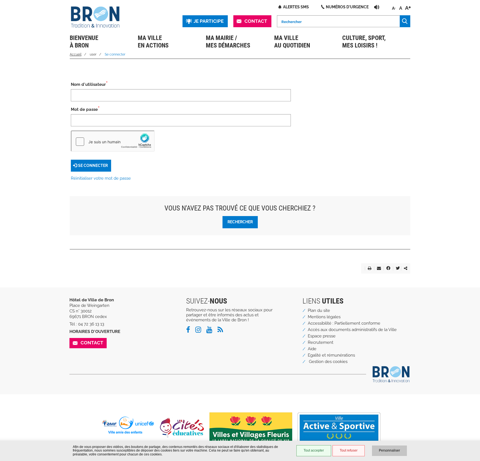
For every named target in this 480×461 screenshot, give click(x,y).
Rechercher (240, 221)
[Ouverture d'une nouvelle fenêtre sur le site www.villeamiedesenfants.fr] (130, 425)
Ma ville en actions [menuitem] (153, 41)
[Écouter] (377, 7)
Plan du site (319, 310)
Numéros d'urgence (347, 6)
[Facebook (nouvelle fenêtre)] (387, 268)
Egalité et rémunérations (331, 355)
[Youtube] (211, 330)
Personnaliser (389, 450)
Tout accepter (314, 450)
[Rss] (222, 330)
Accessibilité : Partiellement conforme (344, 323)
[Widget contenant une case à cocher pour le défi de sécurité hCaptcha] (113, 141)
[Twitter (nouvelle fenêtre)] (396, 268)
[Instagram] (200, 330)
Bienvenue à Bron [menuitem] (84, 41)
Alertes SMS (296, 6)
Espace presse (322, 336)
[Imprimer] (368, 268)
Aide (312, 348)
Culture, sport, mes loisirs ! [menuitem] (364, 41)
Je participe (209, 21)
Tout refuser (349, 450)
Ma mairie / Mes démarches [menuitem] (228, 41)
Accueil (75, 54)
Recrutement (320, 342)
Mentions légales (324, 316)
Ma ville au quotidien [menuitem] (292, 41)
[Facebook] (190, 330)
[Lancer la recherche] (405, 21)
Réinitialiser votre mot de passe (101, 178)
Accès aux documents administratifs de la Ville (352, 329)
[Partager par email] (377, 268)
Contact (255, 21)
